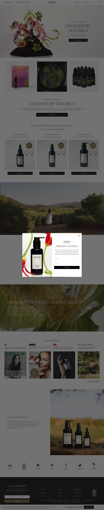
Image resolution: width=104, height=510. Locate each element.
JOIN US (67, 267)
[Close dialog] (79, 236)
